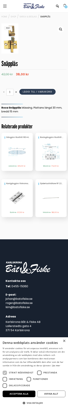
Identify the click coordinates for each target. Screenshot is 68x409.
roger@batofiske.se (19, 303)
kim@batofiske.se (18, 307)
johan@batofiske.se (19, 299)
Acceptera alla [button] (19, 393)
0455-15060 (20, 286)
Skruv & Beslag (28, 16)
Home (4, 16)
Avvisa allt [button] (51, 393)
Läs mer (56, 365)
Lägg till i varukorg (37, 91)
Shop (13, 16)
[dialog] (34, 373)
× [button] (64, 341)
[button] (61, 29)
